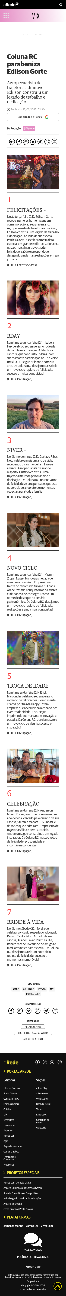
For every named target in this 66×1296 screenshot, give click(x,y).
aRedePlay (41, 1088)
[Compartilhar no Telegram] (40, 142)
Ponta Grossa (10, 1093)
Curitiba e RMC (11, 1099)
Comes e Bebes (11, 1152)
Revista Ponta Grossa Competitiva (21, 1193)
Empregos (41, 1115)
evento (42, 989)
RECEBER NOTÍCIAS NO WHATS (33, 1033)
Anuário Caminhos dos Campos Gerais (23, 1188)
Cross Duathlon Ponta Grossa (18, 1209)
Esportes (8, 1130)
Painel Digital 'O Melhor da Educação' (22, 1198)
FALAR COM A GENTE (33, 1039)
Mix (5, 1115)
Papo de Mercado (12, 1146)
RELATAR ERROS (33, 1027)
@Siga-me (29, 128)
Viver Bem (9, 1120)
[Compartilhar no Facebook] (19, 142)
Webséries (9, 1165)
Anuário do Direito (13, 1204)
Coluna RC (28, 989)
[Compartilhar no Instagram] (26, 142)
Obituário (41, 1128)
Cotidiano (8, 1109)
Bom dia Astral (43, 1104)
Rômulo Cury (33, 994)
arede (16, 989)
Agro (6, 1141)
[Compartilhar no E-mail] (54, 142)
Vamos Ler (9, 1136)
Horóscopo (9, 1125)
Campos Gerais (11, 1104)
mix (52, 989)
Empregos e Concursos (10, 1158)
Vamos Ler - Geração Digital (17, 1183)
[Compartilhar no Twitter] (33, 142)
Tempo (39, 1109)
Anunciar (33, 1266)
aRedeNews (42, 1093)
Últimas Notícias (12, 1088)
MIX (36, 15)
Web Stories (42, 1099)
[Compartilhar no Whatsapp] (47, 142)
